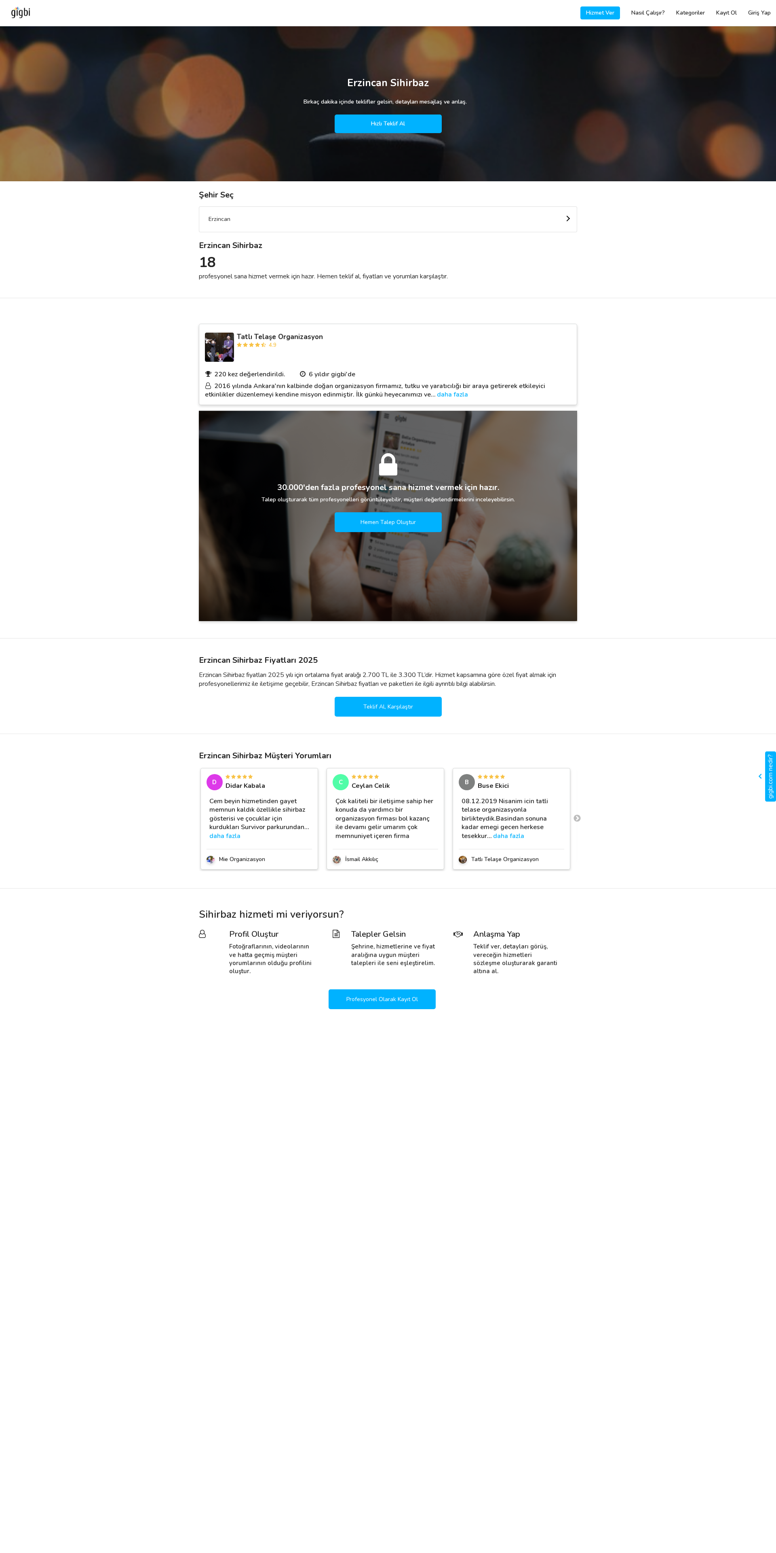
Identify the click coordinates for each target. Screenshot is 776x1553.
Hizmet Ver (600, 13)
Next (577, 819)
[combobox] (388, 219)
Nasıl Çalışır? (648, 13)
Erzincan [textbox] (219, 219)
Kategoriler (690, 13)
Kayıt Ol (726, 13)
